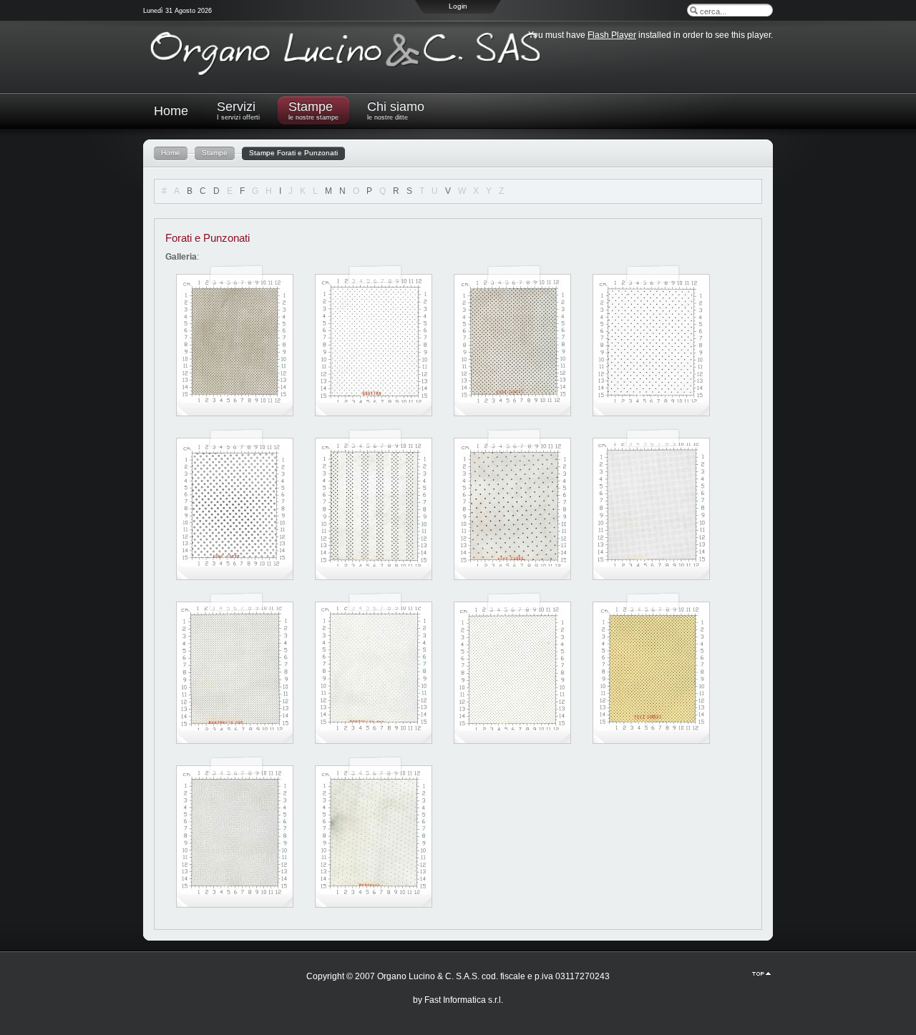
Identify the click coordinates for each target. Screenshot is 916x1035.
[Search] (693, 10)
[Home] (350, 76)
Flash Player (612, 35)
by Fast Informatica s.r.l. (458, 1000)
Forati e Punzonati (207, 238)
